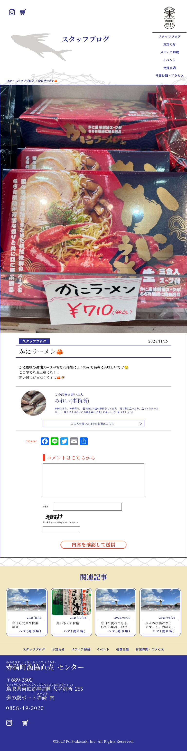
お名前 (45, 506)
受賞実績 (169, 68)
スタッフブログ (170, 36)
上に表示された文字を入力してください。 (61, 522)
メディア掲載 (169, 52)
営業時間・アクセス (169, 75)
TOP (9, 80)
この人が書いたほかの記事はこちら (92, 423)
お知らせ (169, 44)
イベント (169, 60)
